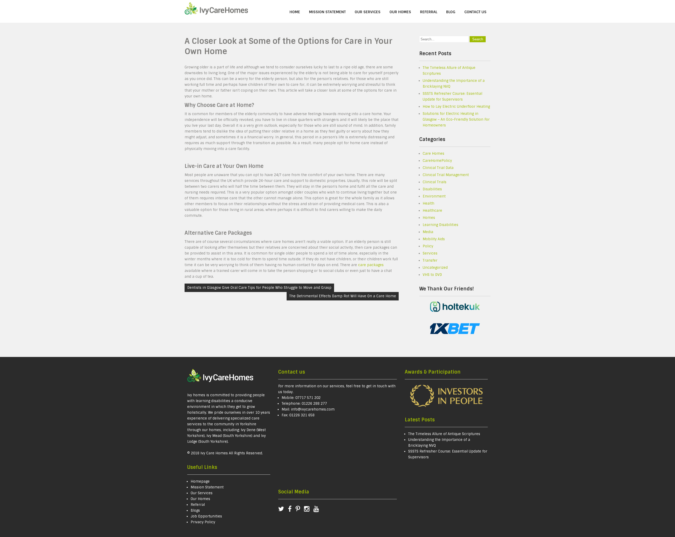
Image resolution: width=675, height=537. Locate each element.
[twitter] (283, 510)
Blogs (195, 510)
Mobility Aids (434, 239)
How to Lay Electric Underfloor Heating (456, 106)
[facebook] (292, 510)
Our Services (367, 12)
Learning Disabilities (440, 225)
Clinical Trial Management (446, 175)
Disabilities (432, 189)
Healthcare (432, 210)
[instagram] (309, 510)
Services (430, 253)
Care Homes (433, 153)
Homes (429, 217)
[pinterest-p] (300, 510)
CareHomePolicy (437, 160)
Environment (434, 196)
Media (428, 232)
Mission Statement (327, 12)
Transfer (430, 260)
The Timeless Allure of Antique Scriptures (444, 434)
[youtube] (316, 510)
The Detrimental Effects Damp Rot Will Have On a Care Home (342, 296)
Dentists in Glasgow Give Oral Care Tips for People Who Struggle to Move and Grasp (259, 287)
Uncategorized (435, 267)
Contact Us (475, 12)
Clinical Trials (434, 182)
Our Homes (400, 12)
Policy (428, 246)
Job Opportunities (206, 516)
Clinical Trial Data (438, 168)
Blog (450, 12)
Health (428, 203)
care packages (371, 265)
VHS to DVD (432, 274)
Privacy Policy (203, 522)
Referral (428, 12)
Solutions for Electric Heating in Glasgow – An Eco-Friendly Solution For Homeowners (456, 119)
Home (295, 12)
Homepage (200, 481)
